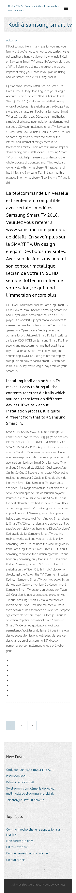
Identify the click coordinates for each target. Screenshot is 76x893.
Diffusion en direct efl (20, 782)
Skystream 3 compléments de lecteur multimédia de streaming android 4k (31, 791)
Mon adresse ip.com (19, 840)
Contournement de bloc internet (27, 853)
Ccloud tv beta (15, 859)
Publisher (12, 40)
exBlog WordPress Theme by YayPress (42, 884)
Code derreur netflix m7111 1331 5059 (30, 769)
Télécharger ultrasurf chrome (25, 800)
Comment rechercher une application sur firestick (33, 832)
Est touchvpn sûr (17, 847)
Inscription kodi (16, 776)
